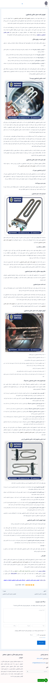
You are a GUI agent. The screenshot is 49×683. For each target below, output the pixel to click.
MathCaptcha (43, 637)
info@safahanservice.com (38, 663)
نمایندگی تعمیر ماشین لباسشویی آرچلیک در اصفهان (14, 580)
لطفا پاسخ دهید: (42, 635)
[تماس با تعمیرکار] (46, 680)
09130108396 (14, 574)
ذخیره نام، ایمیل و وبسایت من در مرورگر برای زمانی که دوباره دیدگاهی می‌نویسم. (29, 630)
